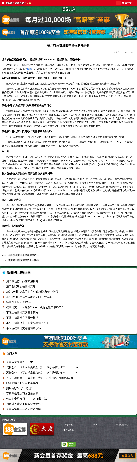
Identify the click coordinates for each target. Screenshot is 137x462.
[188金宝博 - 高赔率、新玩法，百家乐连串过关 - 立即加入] (68, 37)
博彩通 (8, 2)
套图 (95, 424)
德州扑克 (19, 2)
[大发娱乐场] (42, 434)
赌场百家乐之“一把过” (19, 388)
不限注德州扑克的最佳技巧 (22, 317)
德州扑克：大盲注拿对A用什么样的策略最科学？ (35, 307)
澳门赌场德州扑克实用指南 (22, 281)
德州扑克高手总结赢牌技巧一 (23, 255)
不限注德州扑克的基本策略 (22, 312)
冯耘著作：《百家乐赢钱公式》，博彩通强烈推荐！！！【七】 (43, 372)
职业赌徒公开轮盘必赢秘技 (22, 383)
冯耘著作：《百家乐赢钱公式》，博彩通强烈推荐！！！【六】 (43, 367)
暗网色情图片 (122, 424)
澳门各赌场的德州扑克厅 (21, 286)
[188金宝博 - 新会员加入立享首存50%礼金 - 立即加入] (68, 347)
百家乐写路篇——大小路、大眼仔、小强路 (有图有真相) (39, 377)
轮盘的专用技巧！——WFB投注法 (26, 398)
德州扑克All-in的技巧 (18, 302)
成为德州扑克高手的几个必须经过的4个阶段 (32, 291)
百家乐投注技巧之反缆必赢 (22, 393)
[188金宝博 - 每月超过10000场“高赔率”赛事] (68, 26)
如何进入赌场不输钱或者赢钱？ (25, 403)
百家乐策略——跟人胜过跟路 (23, 409)
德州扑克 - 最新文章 (18, 272)
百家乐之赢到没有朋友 (19, 362)
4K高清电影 (68, 430)
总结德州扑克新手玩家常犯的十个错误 (29, 297)
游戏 (29, 68)
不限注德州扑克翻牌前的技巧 (23, 328)
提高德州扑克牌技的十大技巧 (23, 260)
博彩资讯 (68, 424)
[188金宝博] (15, 434)
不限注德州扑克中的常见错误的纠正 (27, 322)
